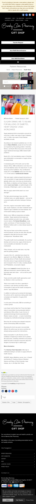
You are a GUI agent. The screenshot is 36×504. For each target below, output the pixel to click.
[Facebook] (23, 15)
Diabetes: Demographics (24, 402)
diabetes (17, 171)
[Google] (26, 15)
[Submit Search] (30, 82)
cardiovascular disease (22, 173)
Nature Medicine (12, 145)
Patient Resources (17, 70)
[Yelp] (33, 15)
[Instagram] (30, 15)
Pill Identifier (20, 18)
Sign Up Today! (19, 20)
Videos (20, 86)
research (13, 268)
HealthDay (12, 383)
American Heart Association (14, 350)
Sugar (13, 402)
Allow (8, 500)
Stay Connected (5, 456)
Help (13, 18)
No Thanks (19, 500)
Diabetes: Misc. (6, 402)
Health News (10, 86)
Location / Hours (9, 20)
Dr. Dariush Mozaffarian (19, 221)
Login (26, 20)
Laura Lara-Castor (13, 185)
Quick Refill (29, 18)
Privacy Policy (5, 466)
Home (8, 70)
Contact (3, 458)
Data (19, 257)
